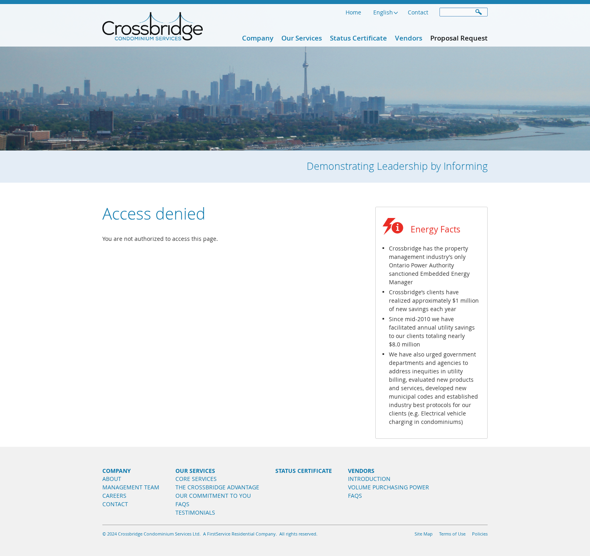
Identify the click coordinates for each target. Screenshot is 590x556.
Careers (114, 495)
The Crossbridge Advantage (217, 487)
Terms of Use (452, 534)
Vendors (408, 38)
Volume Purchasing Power (388, 487)
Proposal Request (459, 38)
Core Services (196, 479)
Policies (480, 534)
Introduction (369, 479)
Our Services (301, 38)
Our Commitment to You (213, 495)
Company (257, 38)
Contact (418, 12)
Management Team (130, 487)
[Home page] (152, 36)
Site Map (424, 534)
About (111, 479)
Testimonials (195, 512)
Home (353, 12)
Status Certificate (358, 38)
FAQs (182, 504)
